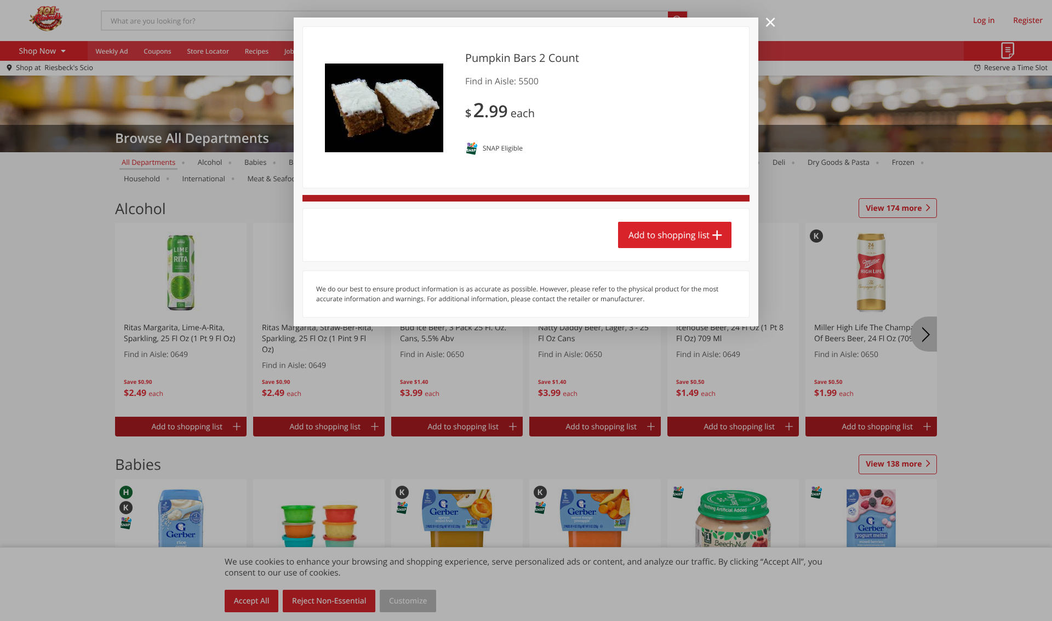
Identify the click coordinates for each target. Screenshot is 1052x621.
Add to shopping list (669, 235)
